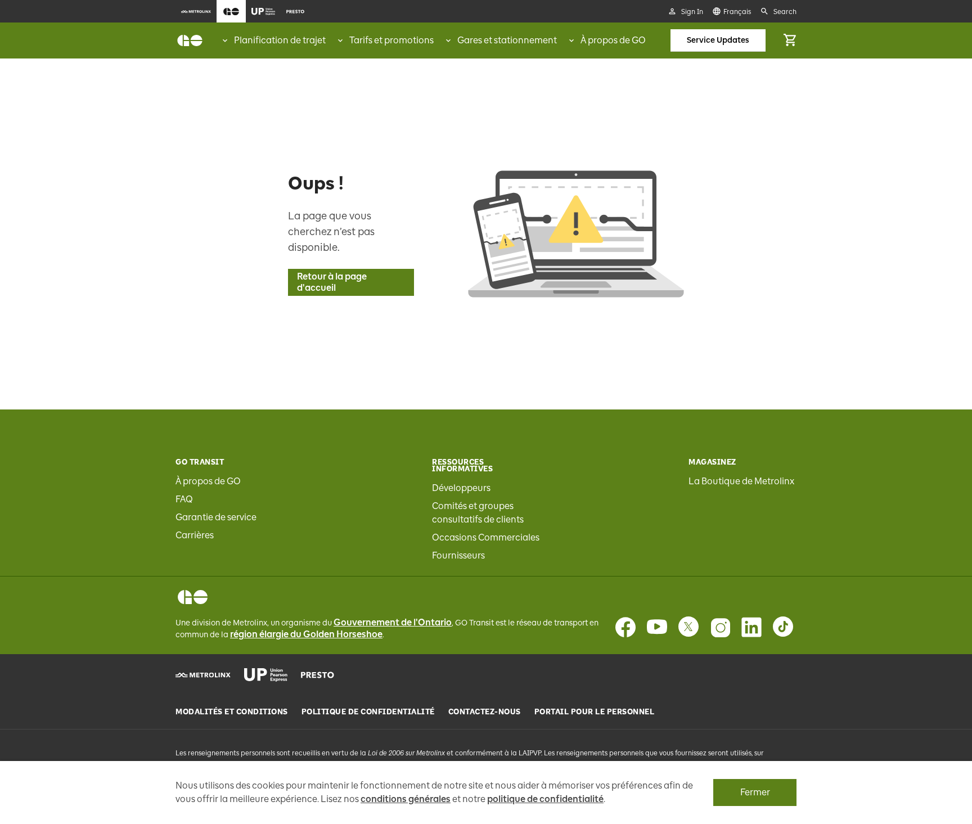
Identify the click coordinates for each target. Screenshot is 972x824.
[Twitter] (688, 627)
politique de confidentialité (545, 799)
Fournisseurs (458, 555)
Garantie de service (216, 517)
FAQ (184, 499)
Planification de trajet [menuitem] (280, 40)
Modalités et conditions (232, 712)
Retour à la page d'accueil (332, 282)
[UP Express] (265, 675)
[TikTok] (783, 627)
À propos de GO (208, 481)
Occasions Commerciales (485, 537)
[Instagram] (720, 627)
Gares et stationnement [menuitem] (507, 40)
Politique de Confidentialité (368, 712)
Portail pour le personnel (594, 712)
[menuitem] (196, 11)
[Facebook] (625, 627)
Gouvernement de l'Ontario (393, 622)
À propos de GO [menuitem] (613, 40)
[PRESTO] (317, 675)
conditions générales (406, 799)
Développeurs (461, 488)
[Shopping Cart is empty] (789, 40)
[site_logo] (190, 40)
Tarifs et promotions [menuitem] (391, 40)
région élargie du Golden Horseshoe (306, 634)
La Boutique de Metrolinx (741, 481)
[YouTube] (657, 627)
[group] (273, 40)
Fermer (755, 792)
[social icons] (193, 597)
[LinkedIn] (751, 627)
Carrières (195, 535)
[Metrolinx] (203, 675)
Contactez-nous (484, 712)
